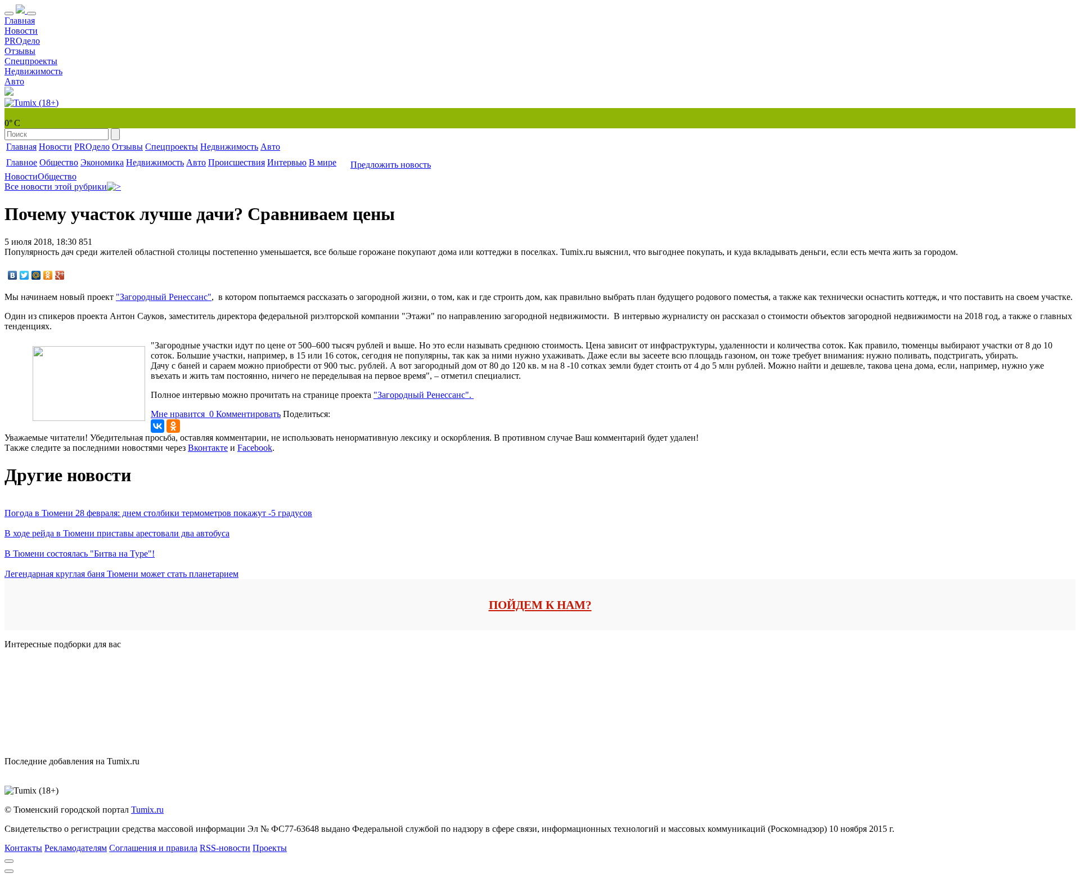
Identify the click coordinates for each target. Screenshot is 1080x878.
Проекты (270, 848)
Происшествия (236, 162)
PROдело (22, 41)
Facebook (254, 448)
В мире (322, 162)
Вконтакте (208, 448)
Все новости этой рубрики (55, 186)
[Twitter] (24, 275)
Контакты (23, 848)
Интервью (287, 162)
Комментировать (248, 414)
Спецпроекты (30, 61)
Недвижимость (33, 71)
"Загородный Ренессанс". (424, 395)
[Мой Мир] (36, 275)
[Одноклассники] (48, 275)
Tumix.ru (147, 809)
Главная (19, 20)
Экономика (102, 162)
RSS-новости (225, 848)
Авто (14, 81)
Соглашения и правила (153, 848)
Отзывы (19, 51)
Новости (21, 30)
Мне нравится (182, 414)
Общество (58, 162)
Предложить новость (390, 164)
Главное (21, 162)
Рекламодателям (75, 848)
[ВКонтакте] (13, 275)
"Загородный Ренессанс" (164, 297)
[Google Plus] (60, 275)
